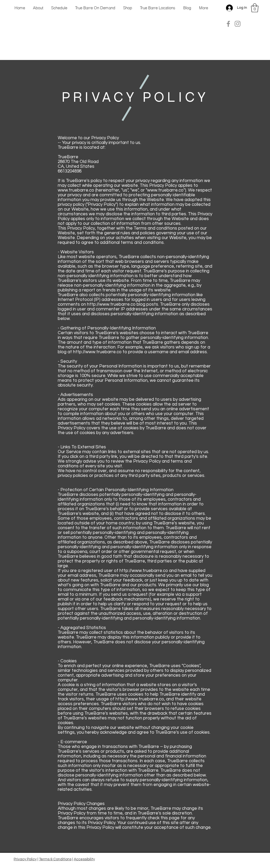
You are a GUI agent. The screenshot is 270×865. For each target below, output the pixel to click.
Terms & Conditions (55, 859)
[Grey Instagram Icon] (238, 24)
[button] (254, 7)
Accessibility (84, 859)
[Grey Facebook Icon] (228, 24)
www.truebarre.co (76, 190)
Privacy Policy (25, 859)
